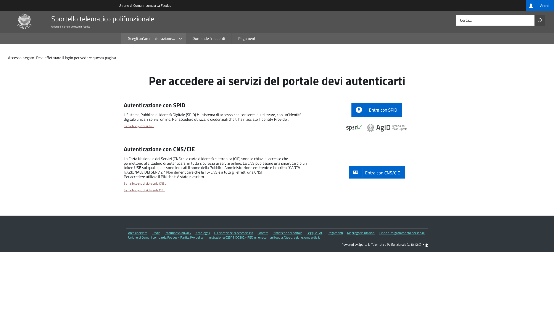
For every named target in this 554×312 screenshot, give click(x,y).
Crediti (156, 232)
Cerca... (466, 20)
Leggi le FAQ (315, 232)
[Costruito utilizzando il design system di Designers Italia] (425, 246)
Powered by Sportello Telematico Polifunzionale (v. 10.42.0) (381, 244)
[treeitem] (540, 5)
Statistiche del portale (287, 232)
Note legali (202, 232)
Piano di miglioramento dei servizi (402, 232)
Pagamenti (247, 38)
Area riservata (137, 232)
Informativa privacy (178, 232)
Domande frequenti (208, 38)
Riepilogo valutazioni (361, 232)
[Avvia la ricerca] (540, 20)
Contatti (263, 232)
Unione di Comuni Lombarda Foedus (145, 5)
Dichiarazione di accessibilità (233, 232)
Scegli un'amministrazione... (151, 38)
